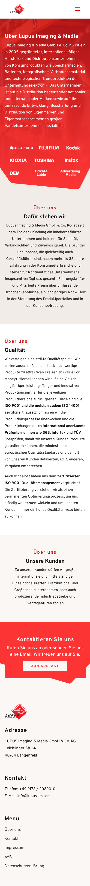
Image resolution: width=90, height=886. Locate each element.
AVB (8, 857)
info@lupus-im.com (34, 796)
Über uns (13, 829)
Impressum (14, 847)
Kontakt (11, 838)
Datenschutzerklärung (24, 866)
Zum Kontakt (45, 666)
